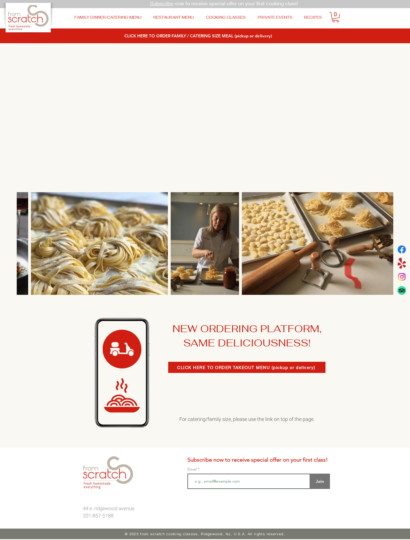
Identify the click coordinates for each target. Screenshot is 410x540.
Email (192, 469)
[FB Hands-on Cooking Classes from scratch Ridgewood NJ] (401, 249)
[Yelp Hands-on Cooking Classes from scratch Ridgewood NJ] (401, 263)
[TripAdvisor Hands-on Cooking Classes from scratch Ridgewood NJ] (401, 290)
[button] (335, 17)
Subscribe (161, 3)
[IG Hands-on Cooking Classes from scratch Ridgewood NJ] (401, 276)
